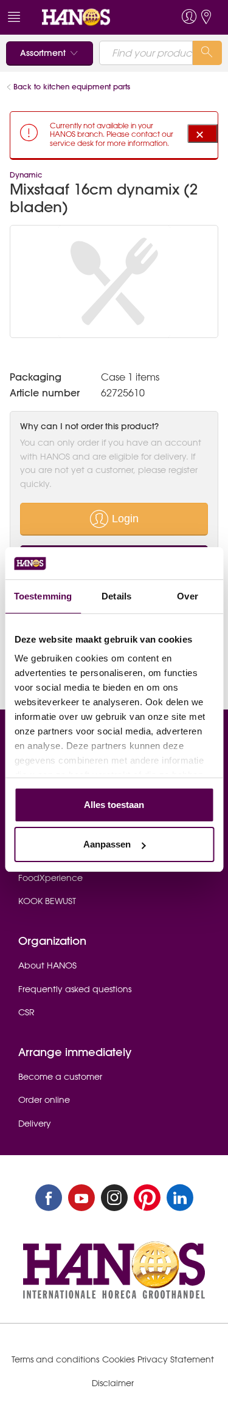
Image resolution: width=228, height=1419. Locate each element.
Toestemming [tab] (43, 596)
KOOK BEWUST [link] (47, 901)
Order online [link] (44, 1100)
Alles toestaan (114, 804)
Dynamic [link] (26, 175)
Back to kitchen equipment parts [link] (71, 86)
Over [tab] (187, 596)
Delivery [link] (34, 1123)
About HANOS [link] (47, 965)
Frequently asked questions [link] (74, 989)
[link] (92, 17)
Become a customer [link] (60, 1077)
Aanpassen (107, 844)
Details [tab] (116, 596)
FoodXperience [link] (50, 878)
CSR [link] (26, 1012)
